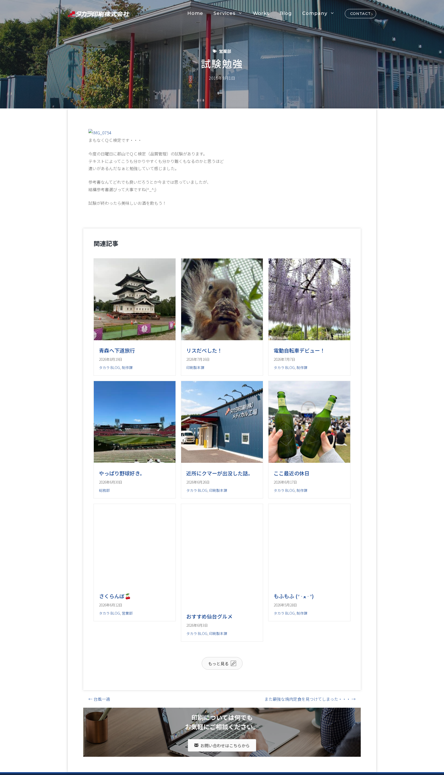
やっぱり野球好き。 (122, 493)
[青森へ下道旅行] (134, 338)
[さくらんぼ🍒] (134, 625)
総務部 (104, 510)
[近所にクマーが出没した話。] (222, 481)
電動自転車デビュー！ (299, 350)
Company (314, 13)
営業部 (225, 51)
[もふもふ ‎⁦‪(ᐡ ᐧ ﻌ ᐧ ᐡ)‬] (309, 625)
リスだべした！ (204, 350)
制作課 (127, 367)
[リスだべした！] (222, 338)
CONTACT (360, 13)
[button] (222, 704)
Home (195, 13)
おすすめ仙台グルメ (209, 657)
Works (261, 13)
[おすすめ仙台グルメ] (222, 645)
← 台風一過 (99, 740)
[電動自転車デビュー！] (309, 338)
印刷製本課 (195, 367)
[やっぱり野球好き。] (134, 481)
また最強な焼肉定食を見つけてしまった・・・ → (310, 740)
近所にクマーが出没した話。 (219, 493)
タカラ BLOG (109, 367)
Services (224, 13)
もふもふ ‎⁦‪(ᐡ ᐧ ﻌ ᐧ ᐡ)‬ (294, 637)
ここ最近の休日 (292, 493)
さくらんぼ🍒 (115, 637)
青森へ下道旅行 (117, 350)
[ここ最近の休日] (309, 481)
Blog (286, 13)
